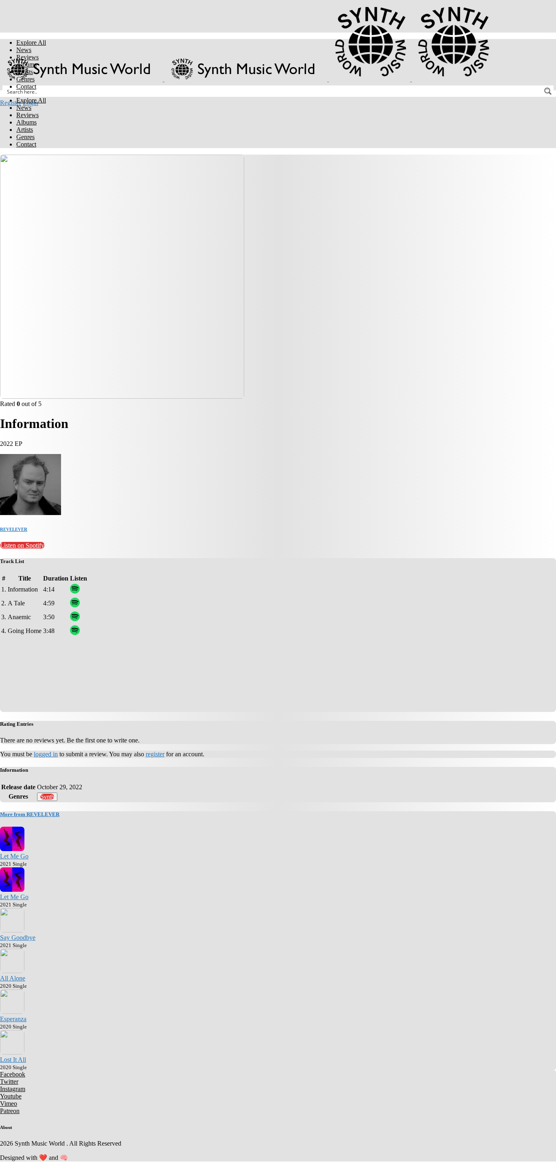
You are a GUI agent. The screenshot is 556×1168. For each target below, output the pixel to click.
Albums (26, 64)
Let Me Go (14, 856)
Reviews (27, 57)
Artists (24, 71)
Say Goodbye (17, 937)
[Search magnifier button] (548, 91)
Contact (26, 86)
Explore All (31, 42)
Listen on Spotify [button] (22, 545)
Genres (25, 79)
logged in (46, 754)
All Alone (12, 978)
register (155, 754)
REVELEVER (13, 529)
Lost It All (13, 1059)
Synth (47, 797)
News (23, 49)
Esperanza (13, 1018)
